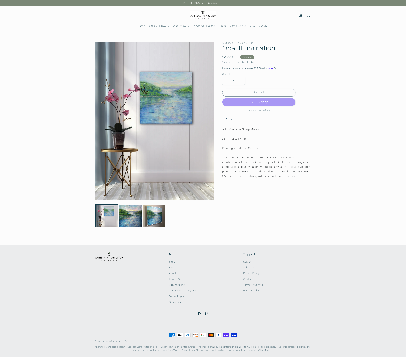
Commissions (177, 284)
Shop (172, 261)
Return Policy (251, 273)
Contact (247, 279)
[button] (98, 15)
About (172, 273)
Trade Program (178, 296)
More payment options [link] (258, 110)
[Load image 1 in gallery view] (107, 216)
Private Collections (180, 279)
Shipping (226, 62)
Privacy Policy (251, 290)
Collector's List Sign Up (183, 290)
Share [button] (229, 119)
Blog (172, 267)
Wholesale (175, 302)
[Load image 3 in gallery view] (154, 216)
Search (247, 261)
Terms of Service (253, 284)
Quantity (226, 74)
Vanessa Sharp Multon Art (115, 341)
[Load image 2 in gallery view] (130, 216)
